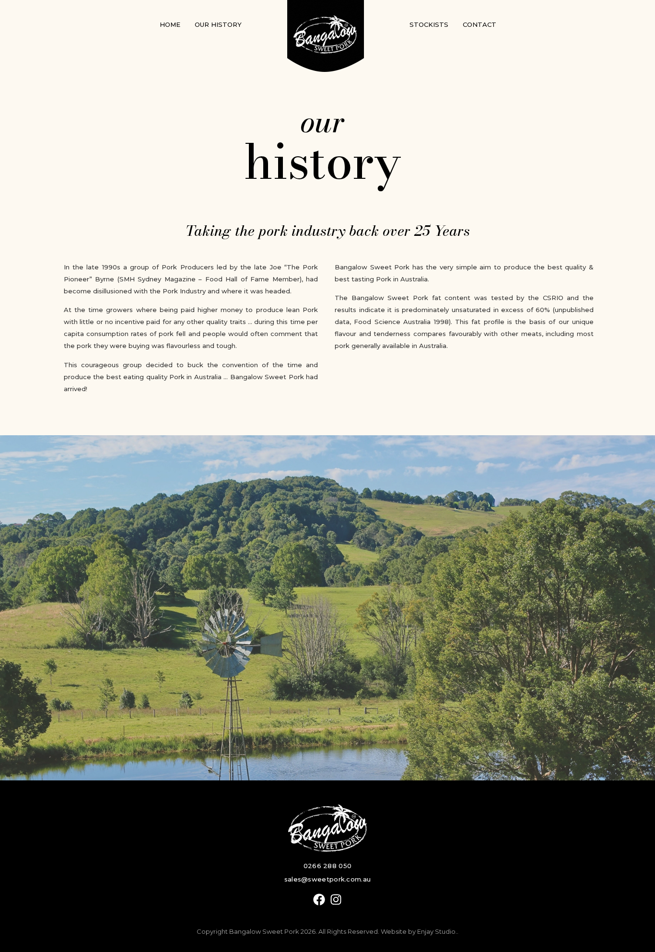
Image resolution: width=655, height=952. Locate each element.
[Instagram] (336, 900)
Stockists (428, 24)
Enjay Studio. (437, 931)
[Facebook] (319, 900)
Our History (218, 24)
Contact (479, 24)
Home (170, 24)
